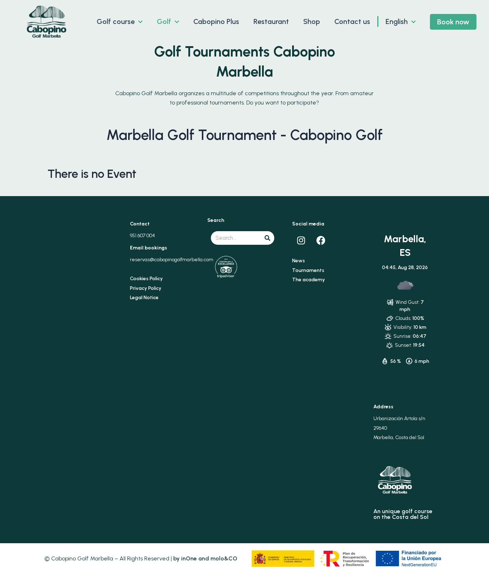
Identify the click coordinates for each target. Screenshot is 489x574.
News (298, 261)
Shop (311, 21)
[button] (138, 21)
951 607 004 (142, 236)
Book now (453, 22)
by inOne (185, 558)
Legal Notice (144, 298)
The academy (308, 280)
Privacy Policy (145, 288)
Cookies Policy (146, 279)
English (397, 21)
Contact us (352, 21)
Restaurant (271, 21)
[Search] (267, 238)
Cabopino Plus (216, 21)
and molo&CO (217, 558)
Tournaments (308, 270)
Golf (164, 21)
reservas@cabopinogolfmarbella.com (171, 260)
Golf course (116, 21)
